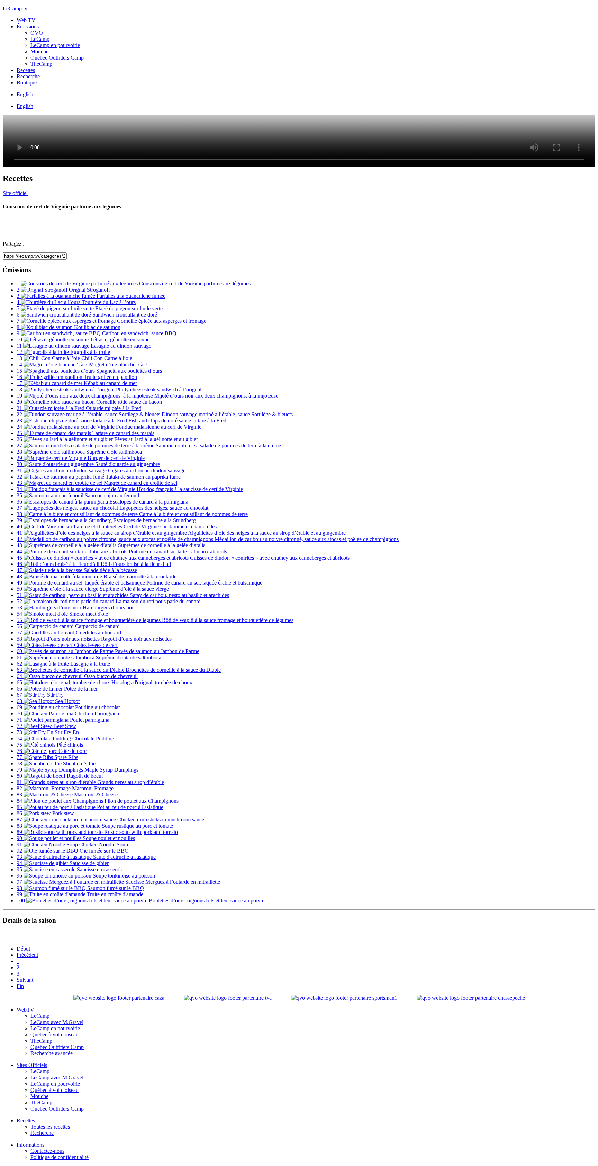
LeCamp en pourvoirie (55, 45)
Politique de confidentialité (59, 1157)
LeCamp (39, 39)
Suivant (25, 980)
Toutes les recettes (50, 1127)
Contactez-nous (47, 1151)
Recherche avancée (51, 1053)
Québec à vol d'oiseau (54, 1035)
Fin (20, 986)
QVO (36, 33)
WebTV (25, 1010)
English (25, 94)
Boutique (27, 83)
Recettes (26, 70)
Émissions (28, 26)
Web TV (26, 20)
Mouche (39, 51)
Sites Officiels (32, 1065)
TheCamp (41, 64)
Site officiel (15, 193)
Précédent (27, 955)
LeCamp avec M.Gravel (56, 1022)
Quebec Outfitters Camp (57, 58)
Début (23, 949)
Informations (30, 1145)
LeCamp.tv (15, 8)
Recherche (28, 76)
